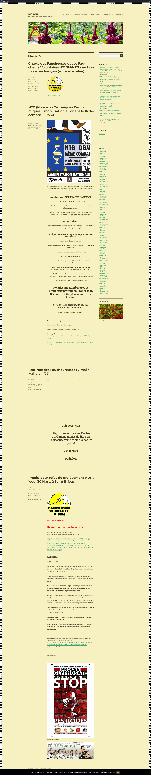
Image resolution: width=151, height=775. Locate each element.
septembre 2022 (104, 224)
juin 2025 (102, 171)
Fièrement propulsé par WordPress (43, 768)
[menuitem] (1, 1)
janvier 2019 (103, 290)
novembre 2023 (104, 201)
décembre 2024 (104, 181)
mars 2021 (103, 253)
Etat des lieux (66, 14)
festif (34, 382)
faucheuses (37, 384)
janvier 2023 (103, 217)
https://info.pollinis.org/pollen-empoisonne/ (61, 325)
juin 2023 (102, 209)
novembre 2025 (104, 163)
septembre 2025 (104, 166)
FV (35, 88)
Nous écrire (102, 133)
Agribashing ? (107, 14)
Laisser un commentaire (34, 90)
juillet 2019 (103, 281)
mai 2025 (102, 173)
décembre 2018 (104, 291)
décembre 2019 (104, 273)
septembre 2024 (104, 186)
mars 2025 (103, 176)
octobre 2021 (103, 242)
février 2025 (103, 178)
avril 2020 (102, 270)
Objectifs (77, 14)
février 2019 (103, 288)
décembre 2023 (104, 199)
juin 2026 (102, 153)
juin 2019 (102, 283)
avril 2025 (102, 174)
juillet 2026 (103, 151)
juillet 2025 (103, 169)
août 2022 (102, 225)
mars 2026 (103, 158)
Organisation (95, 14)
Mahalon (30, 387)
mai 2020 (102, 268)
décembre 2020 (104, 258)
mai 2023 (102, 211)
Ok (118, 772)
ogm (35, 79)
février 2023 (103, 216)
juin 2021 (102, 248)
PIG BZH (33, 14)
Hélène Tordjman (36, 385)
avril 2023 (102, 212)
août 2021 (102, 245)
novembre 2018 (104, 293)
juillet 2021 (103, 247)
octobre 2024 (103, 184)
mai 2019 (102, 285)
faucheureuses (35, 492)
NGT (40, 125)
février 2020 (103, 272)
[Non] (149, 772)
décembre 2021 (104, 239)
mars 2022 (103, 234)
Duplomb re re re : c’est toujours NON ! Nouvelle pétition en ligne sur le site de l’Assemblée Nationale (110, 105)
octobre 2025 (103, 165)
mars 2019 (103, 286)
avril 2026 (102, 156)
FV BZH (32, 125)
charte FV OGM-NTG (53, 95)
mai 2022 (102, 230)
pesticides (33, 489)
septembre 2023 (104, 204)
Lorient (36, 125)
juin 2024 (102, 189)
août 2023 (102, 206)
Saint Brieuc (39, 497)
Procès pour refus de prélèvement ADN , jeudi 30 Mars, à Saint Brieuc (61, 479)
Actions (84, 14)
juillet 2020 (103, 265)
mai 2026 (102, 155)
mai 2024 (102, 191)
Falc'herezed (31, 81)
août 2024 (102, 188)
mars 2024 (103, 194)
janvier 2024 (103, 197)
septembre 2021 (104, 244)
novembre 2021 (104, 240)
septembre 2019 (104, 278)
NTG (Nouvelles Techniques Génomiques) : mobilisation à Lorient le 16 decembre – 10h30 (61, 111)
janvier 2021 (103, 257)
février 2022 (103, 235)
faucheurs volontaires (33, 83)
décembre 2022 (104, 219)
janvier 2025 (103, 179)
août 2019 (102, 280)
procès (38, 489)
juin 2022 (102, 229)
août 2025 (102, 168)
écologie (30, 123)
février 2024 (103, 196)
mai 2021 (102, 250)
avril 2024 (102, 193)
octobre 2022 (103, 222)
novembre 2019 (104, 275)
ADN (29, 489)
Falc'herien (38, 81)
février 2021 (103, 255)
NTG (29, 79)
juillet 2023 (103, 207)
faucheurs (30, 384)
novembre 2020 (104, 260)
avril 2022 (102, 232)
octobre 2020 (103, 262)
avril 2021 (102, 252)
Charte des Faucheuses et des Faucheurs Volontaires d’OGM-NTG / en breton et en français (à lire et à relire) (61, 67)
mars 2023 (103, 214)
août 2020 (102, 263)
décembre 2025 (104, 161)
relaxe (33, 497)
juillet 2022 (103, 227)
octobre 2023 (103, 202)
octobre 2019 (103, 276)
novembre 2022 (104, 221)
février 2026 (103, 160)
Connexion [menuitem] (6, 1)
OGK (32, 79)
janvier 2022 (103, 237)
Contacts (118, 14)
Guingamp (39, 495)
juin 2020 (102, 267)
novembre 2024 (104, 183)
